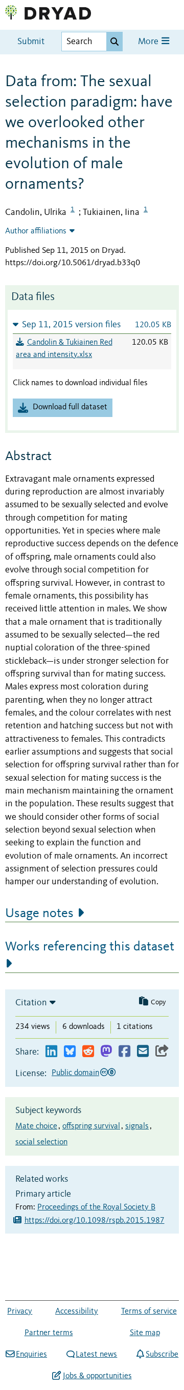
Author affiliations (35, 231)
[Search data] (114, 41)
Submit (30, 41)
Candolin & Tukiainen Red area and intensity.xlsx (64, 349)
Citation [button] (31, 1002)
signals (137, 1126)
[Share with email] (143, 1051)
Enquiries (31, 1355)
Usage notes (39, 913)
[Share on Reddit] (88, 1051)
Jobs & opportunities (97, 1376)
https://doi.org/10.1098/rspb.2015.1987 (95, 1221)
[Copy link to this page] (162, 1052)
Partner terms (49, 1333)
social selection (41, 1142)
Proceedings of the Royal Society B (96, 1207)
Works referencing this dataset (89, 947)
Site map (145, 1333)
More (149, 41)
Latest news (96, 1355)
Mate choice (36, 1126)
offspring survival (91, 1126)
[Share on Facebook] (124, 1051)
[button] (92, 324)
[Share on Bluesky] (70, 1051)
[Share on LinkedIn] (51, 1051)
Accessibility (76, 1311)
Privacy (19, 1311)
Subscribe (162, 1355)
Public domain (75, 1073)
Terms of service (149, 1311)
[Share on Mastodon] (106, 1051)
